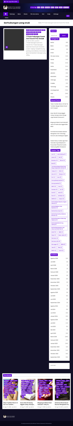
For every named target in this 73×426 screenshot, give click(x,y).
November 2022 (54, 350)
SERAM (63, 244)
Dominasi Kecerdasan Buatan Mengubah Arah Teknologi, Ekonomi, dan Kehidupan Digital (59, 134)
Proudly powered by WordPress (28, 423)
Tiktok (60, 247)
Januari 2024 (54, 316)
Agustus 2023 (54, 320)
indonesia (47, 7)
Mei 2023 (52, 330)
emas (52, 53)
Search (64, 35)
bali (60, 157)
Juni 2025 (53, 299)
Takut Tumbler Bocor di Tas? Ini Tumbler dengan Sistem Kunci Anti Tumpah (59, 106)
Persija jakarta (62, 235)
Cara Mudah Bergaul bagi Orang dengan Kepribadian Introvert (58, 167)
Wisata (25, 14)
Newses (42, 423)
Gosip (48, 14)
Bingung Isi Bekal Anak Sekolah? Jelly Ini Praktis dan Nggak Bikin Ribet (59, 124)
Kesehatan (53, 70)
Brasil (53, 163)
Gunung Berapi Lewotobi (57, 180)
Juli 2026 (52, 262)
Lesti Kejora (61, 195)
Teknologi (12, 14)
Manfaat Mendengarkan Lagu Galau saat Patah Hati (58, 228)
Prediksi (52, 83)
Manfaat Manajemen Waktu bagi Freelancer (58, 219)
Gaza (59, 177)
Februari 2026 (54, 272)
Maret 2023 (53, 336)
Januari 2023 (54, 343)
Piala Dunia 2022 (55, 241)
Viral (43, 14)
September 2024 (55, 302)
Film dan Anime (35, 14)
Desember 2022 (54, 347)
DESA (61, 171)
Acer (53, 154)
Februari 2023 (54, 340)
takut (53, 247)
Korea (53, 195)
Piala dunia (66, 7)
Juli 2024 (52, 309)
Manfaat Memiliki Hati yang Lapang (57, 223)
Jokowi (60, 7)
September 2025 (55, 289)
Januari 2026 (54, 275)
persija (42, 7)
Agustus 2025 (54, 292)
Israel (53, 192)
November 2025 (54, 282)
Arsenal (53, 157)
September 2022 (55, 357)
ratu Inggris (54, 244)
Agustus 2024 (54, 306)
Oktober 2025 (54, 285)
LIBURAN (52, 73)
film (53, 177)
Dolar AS (54, 174)
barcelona (54, 160)
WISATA (53, 250)
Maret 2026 (53, 268)
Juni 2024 (53, 313)
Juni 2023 (53, 326)
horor (38, 7)
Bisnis (19, 14)
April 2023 (53, 333)
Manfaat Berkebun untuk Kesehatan (56, 207)
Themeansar (49, 423)
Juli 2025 (52, 296)
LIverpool (61, 198)
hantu (52, 66)
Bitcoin (52, 7)
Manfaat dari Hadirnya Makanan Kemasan (58, 214)
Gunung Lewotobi (56, 183)
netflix (61, 232)
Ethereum (62, 174)
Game (6, 17)
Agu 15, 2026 (59, 407)
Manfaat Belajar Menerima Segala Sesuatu (58, 202)
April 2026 (53, 265)
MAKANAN (53, 76)
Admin (37, 41)
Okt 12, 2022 (31, 41)
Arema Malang (61, 154)
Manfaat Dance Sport (56, 210)
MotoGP (53, 232)
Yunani (61, 250)
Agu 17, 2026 (8, 407)
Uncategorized (30, 34)
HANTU (56, 7)
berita (52, 42)
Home (40, 23)
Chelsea (54, 171)
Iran (61, 189)
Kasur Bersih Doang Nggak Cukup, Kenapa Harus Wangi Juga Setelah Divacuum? (58, 115)
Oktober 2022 (54, 353)
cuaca (52, 49)
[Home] (5, 14)
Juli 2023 (52, 323)
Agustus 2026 (54, 258)
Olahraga (55, 14)
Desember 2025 (54, 279)
